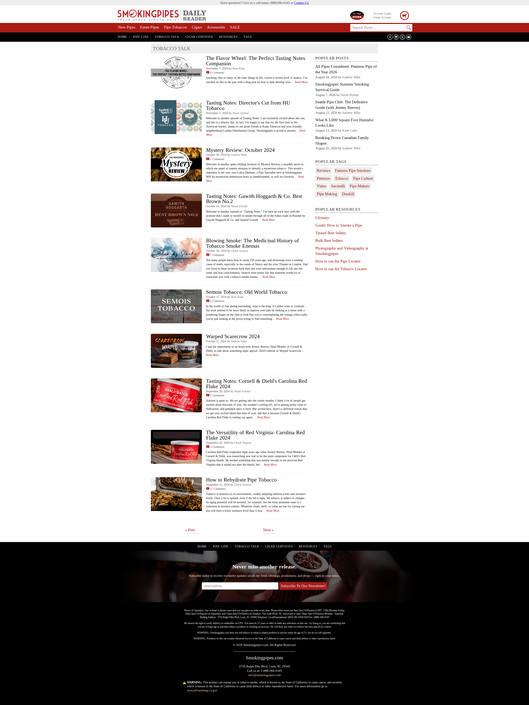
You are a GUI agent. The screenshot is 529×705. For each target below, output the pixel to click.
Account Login (382, 13)
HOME (122, 36)
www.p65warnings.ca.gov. (202, 690)
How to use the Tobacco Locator (341, 269)
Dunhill (348, 194)
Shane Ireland (240, 113)
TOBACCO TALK (167, 36)
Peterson (323, 178)
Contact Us (301, 3)
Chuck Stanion (239, 250)
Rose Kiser (238, 68)
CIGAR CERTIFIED (199, 36)
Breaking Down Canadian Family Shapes (342, 140)
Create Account (382, 17)
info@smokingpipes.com (264, 675)
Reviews (323, 170)
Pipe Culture (363, 178)
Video (321, 186)
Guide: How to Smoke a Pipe (338, 225)
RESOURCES (228, 36)
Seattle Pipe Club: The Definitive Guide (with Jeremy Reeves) (341, 105)
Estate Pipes (149, 27)
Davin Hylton (350, 95)
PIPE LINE (141, 36)
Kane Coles (349, 130)
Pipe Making (327, 194)
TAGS (248, 36)
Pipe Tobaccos (175, 27)
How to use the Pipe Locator (338, 261)
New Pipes (126, 27)
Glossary (322, 217)
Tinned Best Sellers (330, 233)
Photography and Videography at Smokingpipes (341, 251)
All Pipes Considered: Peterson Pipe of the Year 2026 (346, 69)
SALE (235, 27)
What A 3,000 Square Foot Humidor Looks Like (344, 123)
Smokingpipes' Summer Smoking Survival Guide (342, 87)
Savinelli (338, 186)
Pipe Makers (359, 186)
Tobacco (341, 178)
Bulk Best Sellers (328, 240)
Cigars (197, 27)
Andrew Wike (239, 154)
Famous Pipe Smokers (353, 170)
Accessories (216, 27)
